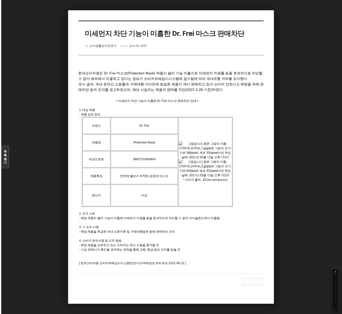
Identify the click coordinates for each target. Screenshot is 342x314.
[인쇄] (335, 307)
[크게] (335, 279)
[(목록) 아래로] (335, 300)
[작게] (335, 286)
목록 (5, 157)
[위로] (335, 293)
